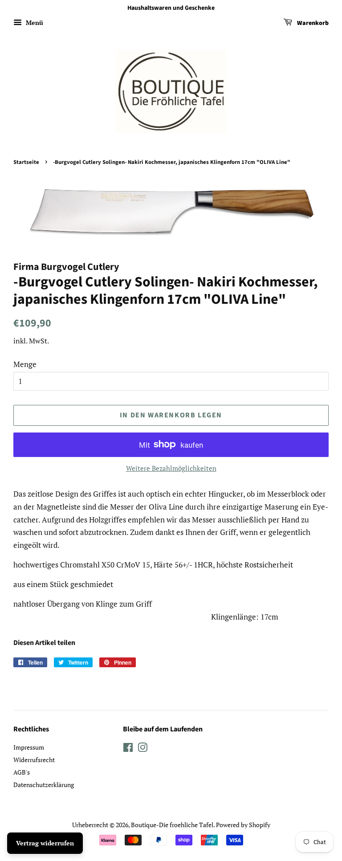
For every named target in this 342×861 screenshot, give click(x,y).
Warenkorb (312, 23)
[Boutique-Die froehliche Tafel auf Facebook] (128, 749)
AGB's (21, 772)
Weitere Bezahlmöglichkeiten (171, 468)
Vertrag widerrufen (45, 843)
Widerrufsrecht (34, 759)
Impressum (28, 747)
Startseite (26, 162)
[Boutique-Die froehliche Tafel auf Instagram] (142, 749)
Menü (33, 22)
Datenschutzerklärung (43, 784)
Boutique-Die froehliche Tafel (172, 824)
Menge (25, 364)
